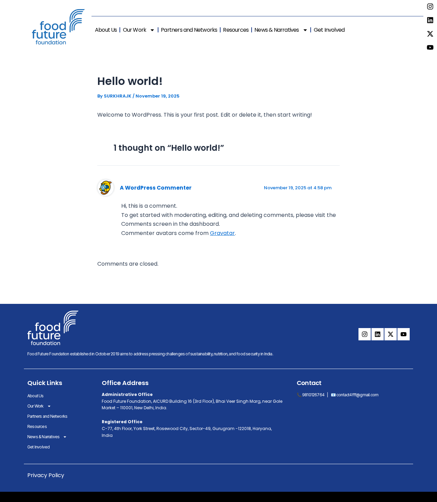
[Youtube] (430, 47)
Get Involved (329, 30)
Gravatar (222, 233)
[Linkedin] (430, 20)
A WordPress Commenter (156, 187)
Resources (236, 30)
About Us (106, 30)
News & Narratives (276, 30)
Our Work (134, 30)
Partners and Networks (189, 30)
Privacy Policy (45, 475)
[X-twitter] (430, 34)
